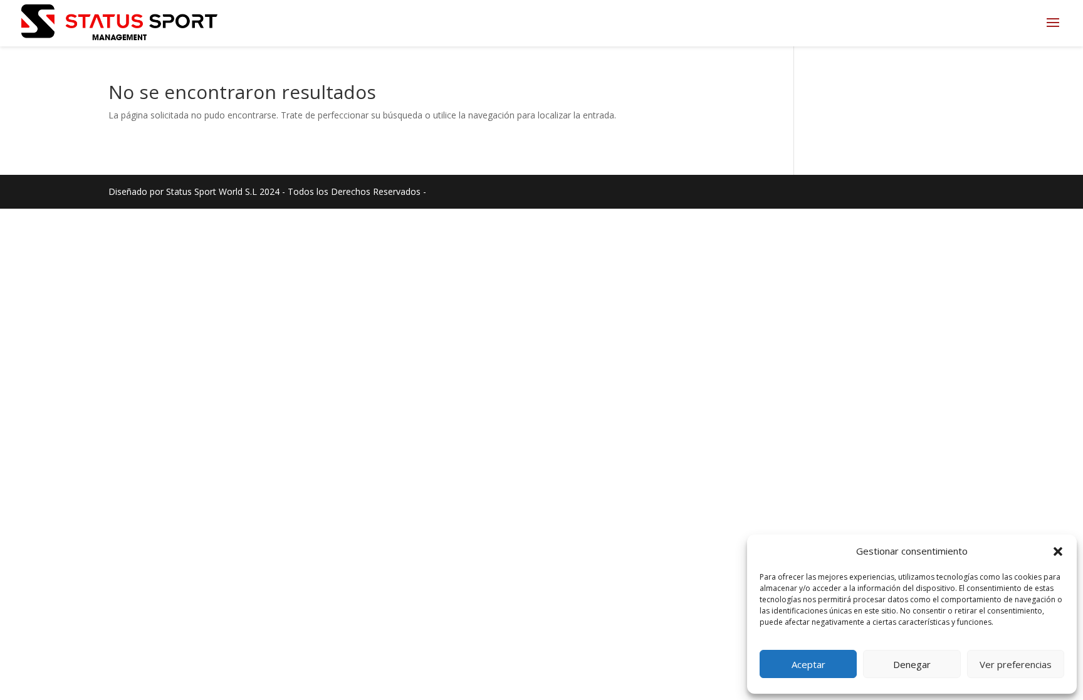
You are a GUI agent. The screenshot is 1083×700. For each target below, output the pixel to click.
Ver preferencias (1016, 664)
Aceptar (808, 664)
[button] (1058, 551)
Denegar (912, 664)
